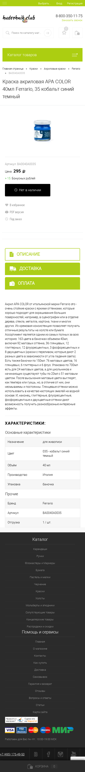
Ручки (40, 556)
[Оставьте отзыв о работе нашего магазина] (45, 720)
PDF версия (17, 212)
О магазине (40, 648)
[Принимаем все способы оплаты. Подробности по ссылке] (45, 731)
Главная (40, 641)
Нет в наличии (30, 190)
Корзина (45, 766)
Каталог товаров (22, 55)
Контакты (40, 655)
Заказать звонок (72, 20)
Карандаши (40, 549)
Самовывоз (40, 676)
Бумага (40, 570)
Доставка (29, 268)
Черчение (40, 584)
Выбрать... (44, 3)
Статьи (40, 705)
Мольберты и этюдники (40, 605)
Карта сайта (40, 712)
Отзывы (40, 690)
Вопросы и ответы (40, 698)
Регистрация (75, 3)
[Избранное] (64, 32)
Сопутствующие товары (40, 612)
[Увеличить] (42, 131)
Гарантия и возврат (40, 683)
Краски (40, 591)
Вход (59, 3)
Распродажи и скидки (40, 626)
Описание (28, 254)
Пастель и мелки (40, 577)
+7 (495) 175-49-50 (12, 754)
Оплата (26, 283)
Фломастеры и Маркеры (40, 563)
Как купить (40, 662)
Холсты (40, 598)
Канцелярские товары (40, 619)
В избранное (17, 205)
